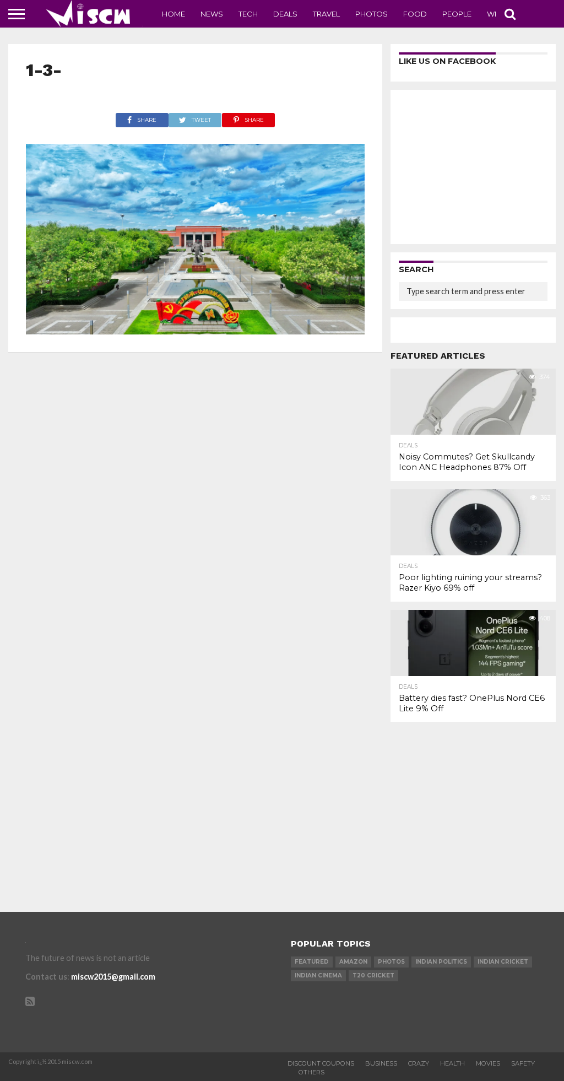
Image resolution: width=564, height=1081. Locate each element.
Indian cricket (503, 961)
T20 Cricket (373, 975)
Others (311, 1072)
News (211, 13)
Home (173, 13)
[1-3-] (195, 331)
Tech (248, 13)
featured (312, 961)
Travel (326, 13)
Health (452, 1063)
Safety (523, 1063)
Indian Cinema (318, 975)
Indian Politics (441, 961)
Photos (371, 13)
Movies (488, 1063)
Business (381, 1063)
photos (391, 961)
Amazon (353, 961)
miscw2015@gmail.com (113, 976)
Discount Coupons (321, 1063)
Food (415, 13)
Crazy (418, 1063)
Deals (285, 13)
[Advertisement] (473, 167)
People (456, 13)
